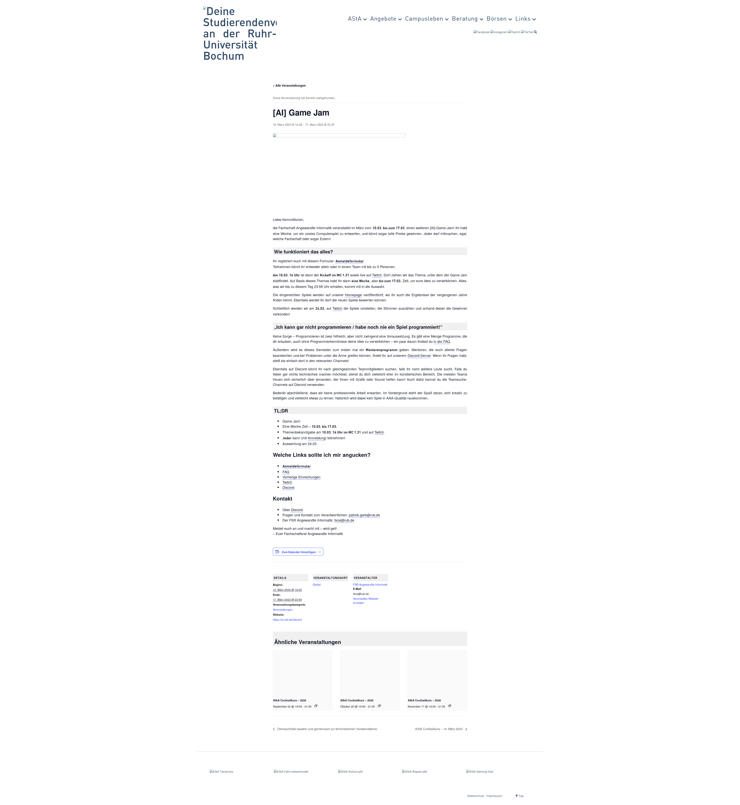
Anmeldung (316, 437)
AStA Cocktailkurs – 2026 (289, 700)
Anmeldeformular (350, 261)
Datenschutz (475, 796)
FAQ (286, 471)
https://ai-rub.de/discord (287, 619)
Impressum (494, 796)
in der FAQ (442, 341)
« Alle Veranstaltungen (289, 85)
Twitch (377, 274)
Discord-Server (419, 355)
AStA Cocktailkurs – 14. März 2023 (439, 729)
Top (521, 796)
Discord (288, 487)
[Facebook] (481, 32)
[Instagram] (498, 32)
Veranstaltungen (283, 609)
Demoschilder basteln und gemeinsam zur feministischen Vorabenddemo (327, 729)
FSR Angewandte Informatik (370, 584)
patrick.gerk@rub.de (364, 514)
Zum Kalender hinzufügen (299, 552)
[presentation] (302, 673)
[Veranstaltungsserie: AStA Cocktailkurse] (315, 706)
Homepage (353, 294)
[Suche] (535, 32)
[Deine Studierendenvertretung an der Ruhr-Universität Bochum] (240, 34)
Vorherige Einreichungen (301, 476)
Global (317, 584)
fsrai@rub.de (344, 519)
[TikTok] (527, 32)
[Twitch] (514, 32)
